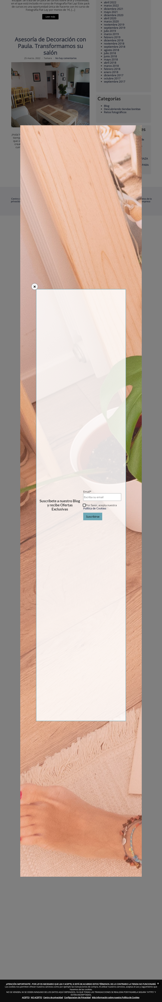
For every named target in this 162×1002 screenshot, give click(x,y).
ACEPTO (26, 997)
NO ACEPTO (36, 997)
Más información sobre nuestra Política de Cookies (115, 997)
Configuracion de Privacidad (77, 997)
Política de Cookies (94, 508)
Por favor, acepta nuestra (100, 506)
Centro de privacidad (53, 997)
